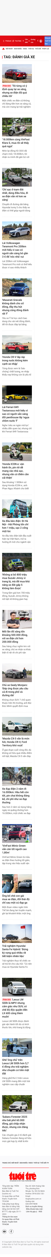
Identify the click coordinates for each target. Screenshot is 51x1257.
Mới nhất (9, 49)
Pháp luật (46, 49)
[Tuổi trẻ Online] (23, 1176)
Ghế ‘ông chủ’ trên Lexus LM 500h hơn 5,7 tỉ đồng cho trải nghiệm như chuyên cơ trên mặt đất (15, 1066)
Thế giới (38, 49)
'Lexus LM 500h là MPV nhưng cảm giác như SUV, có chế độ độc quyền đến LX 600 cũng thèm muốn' (14, 1008)
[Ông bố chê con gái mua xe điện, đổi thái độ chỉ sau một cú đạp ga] (17, 883)
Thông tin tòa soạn (10, 1217)
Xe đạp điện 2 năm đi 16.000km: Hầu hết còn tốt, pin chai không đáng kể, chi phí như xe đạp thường (15, 795)
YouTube (18, 41)
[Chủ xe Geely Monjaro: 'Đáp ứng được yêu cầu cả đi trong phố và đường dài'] (17, 672)
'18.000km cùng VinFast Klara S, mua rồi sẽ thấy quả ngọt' (16, 143)
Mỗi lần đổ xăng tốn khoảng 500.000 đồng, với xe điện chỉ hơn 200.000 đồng (15, 636)
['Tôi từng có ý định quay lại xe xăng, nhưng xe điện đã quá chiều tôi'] (17, 73)
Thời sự (31, 49)
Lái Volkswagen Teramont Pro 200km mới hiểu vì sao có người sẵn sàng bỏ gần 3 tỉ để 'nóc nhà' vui (15, 250)
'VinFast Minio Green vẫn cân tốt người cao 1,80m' (14, 849)
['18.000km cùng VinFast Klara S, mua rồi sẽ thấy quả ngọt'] (17, 127)
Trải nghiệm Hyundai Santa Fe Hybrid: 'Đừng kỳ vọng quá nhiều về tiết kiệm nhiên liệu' (15, 951)
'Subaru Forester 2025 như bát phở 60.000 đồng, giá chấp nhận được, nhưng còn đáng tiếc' (15, 1123)
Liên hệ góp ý (31, 1212)
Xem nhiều (18, 49)
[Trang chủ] (3, 48)
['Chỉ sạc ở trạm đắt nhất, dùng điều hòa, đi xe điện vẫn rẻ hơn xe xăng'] (17, 177)
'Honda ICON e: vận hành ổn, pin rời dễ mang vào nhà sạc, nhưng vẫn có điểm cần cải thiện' (15, 471)
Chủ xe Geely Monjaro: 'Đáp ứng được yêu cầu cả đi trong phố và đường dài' (15, 690)
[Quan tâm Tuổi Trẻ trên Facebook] (11, 1231)
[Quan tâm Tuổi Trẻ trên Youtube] (4, 1231)
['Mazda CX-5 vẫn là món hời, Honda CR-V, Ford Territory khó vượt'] (17, 726)
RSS (40, 1212)
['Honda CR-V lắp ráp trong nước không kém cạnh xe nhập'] (17, 344)
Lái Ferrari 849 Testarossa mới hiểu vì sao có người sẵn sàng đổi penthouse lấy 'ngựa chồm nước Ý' (15, 414)
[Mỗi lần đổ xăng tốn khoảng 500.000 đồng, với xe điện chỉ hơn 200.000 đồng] (17, 619)
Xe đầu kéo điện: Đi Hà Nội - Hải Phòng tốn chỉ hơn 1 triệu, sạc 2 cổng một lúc (15, 526)
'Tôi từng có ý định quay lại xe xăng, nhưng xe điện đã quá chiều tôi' (14, 91)
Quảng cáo (33, 41)
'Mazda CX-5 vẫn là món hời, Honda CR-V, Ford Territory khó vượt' (15, 742)
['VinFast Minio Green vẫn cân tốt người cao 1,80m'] (17, 833)
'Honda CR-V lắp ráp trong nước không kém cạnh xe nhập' (15, 360)
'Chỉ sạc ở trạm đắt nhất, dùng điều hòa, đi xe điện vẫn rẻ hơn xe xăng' (15, 194)
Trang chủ (6, 1163)
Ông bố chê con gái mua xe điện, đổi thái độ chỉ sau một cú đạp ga (15, 899)
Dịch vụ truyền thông (34, 1206)
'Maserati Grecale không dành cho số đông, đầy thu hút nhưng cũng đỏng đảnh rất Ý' (15, 307)
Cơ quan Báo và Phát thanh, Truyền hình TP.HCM (10, 1222)
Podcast (8, 41)
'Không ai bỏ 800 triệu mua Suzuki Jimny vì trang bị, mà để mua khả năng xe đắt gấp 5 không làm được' (16, 581)
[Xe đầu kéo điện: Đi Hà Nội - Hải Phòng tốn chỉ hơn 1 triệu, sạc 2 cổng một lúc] (17, 508)
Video (25, 49)
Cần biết (26, 41)
